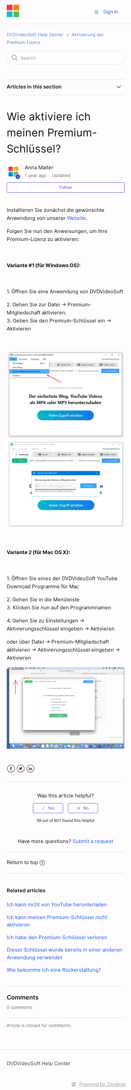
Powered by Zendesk (102, 1084)
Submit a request (93, 841)
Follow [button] (65, 187)
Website (76, 218)
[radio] (48, 808)
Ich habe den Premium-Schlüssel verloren (57, 937)
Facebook (11, 769)
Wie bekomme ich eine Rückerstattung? (54, 970)
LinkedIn (30, 769)
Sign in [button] (110, 11)
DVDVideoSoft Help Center (36, 34)
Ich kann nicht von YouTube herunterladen (57, 904)
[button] (96, 12)
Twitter (20, 769)
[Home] (13, 15)
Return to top (22, 862)
